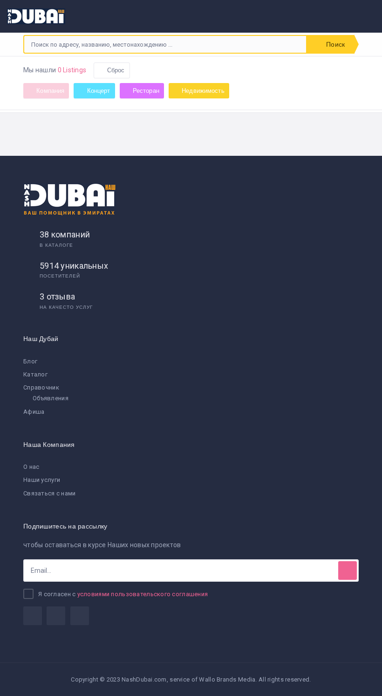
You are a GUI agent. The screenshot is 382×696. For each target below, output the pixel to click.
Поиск (334, 44)
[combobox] (165, 44)
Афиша (33, 411)
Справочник (41, 387)
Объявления (50, 398)
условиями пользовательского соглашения (142, 594)
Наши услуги (41, 479)
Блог (30, 361)
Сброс (115, 70)
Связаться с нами (49, 493)
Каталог (35, 374)
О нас (31, 466)
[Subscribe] (347, 570)
